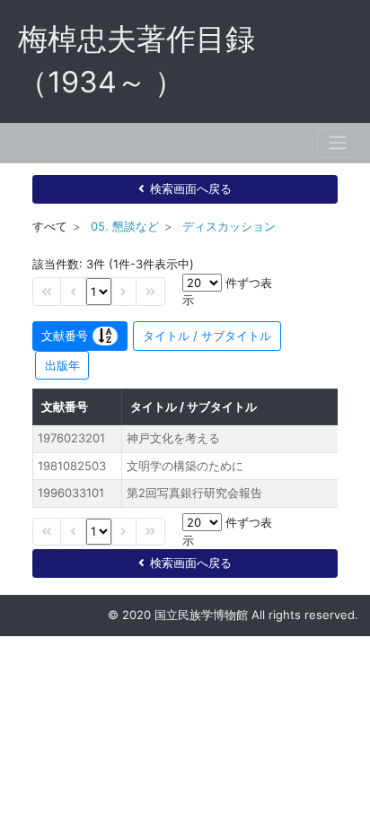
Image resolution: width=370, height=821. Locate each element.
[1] (98, 291)
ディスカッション (229, 226)
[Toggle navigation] (337, 143)
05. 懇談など (125, 226)
